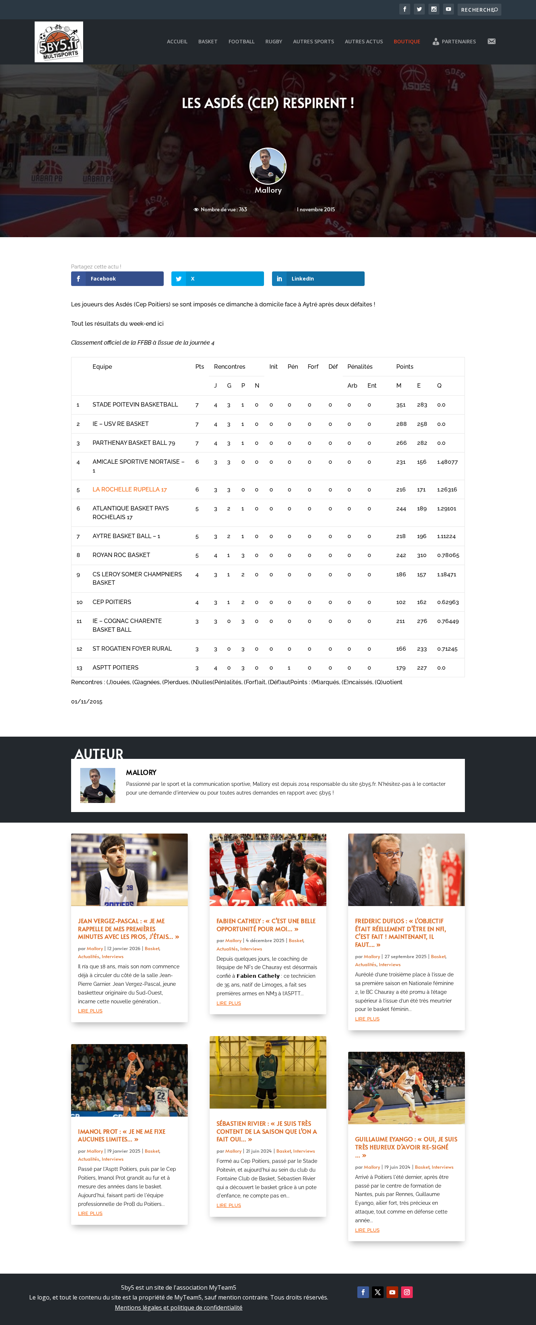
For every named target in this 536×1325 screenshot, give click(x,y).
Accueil (177, 42)
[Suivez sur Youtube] (392, 1292)
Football (242, 42)
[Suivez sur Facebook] (363, 1292)
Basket (208, 42)
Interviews (113, 956)
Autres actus (364, 42)
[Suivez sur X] (378, 1292)
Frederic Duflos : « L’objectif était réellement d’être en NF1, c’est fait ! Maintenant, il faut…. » (400, 932)
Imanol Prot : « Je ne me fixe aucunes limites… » (122, 1135)
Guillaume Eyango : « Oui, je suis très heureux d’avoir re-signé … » (406, 1147)
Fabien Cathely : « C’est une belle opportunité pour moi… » (266, 925)
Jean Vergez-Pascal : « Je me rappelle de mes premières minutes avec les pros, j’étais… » (129, 929)
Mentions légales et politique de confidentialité (178, 1308)
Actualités (88, 956)
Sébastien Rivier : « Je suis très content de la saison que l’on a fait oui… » (267, 1131)
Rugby (273, 42)
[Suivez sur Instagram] (407, 1292)
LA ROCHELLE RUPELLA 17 (130, 489)
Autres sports (313, 42)
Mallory (268, 189)
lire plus (90, 1010)
